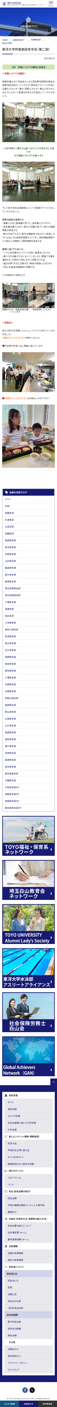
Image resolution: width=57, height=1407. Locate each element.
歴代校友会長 (14, 1321)
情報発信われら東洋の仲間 (21, 1164)
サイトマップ (13, 1369)
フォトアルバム (14, 1177)
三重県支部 (10, 677)
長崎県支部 (10, 759)
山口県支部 (10, 725)
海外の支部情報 (15, 1260)
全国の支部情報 (15, 1253)
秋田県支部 (10, 554)
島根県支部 (10, 705)
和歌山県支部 (11, 698)
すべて (8, 499)
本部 (7, 506)
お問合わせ (13, 1349)
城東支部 (9, 609)
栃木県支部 (10, 574)
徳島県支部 (10, 732)
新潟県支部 (10, 636)
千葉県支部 (10, 602)
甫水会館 (12, 1335)
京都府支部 (10, 684)
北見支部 (9, 526)
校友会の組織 (14, 1328)
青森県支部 (10, 540)
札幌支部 (9, 519)
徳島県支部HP (12, 801)
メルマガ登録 (9, 1403)
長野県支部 (10, 657)
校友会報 (12, 1198)
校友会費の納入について (19, 1225)
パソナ (11, 1184)
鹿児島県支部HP (13, 807)
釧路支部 (9, 533)
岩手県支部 (10, 547)
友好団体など (14, 1356)
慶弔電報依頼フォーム (18, 1239)
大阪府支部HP (12, 787)
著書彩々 (12, 1212)
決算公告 (12, 1294)
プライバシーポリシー (18, 1362)
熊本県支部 (10, 766)
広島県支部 (10, 718)
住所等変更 (47, 1403)
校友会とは (13, 1280)
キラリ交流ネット (16, 1157)
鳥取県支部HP (12, 794)
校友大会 (12, 1143)
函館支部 (9, 513)
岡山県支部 (10, 711)
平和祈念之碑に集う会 (18, 1150)
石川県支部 (10, 650)
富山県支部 (10, 643)
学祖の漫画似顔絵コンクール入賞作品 (26, 1205)
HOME (5, 40)
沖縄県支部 (10, 780)
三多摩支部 (10, 622)
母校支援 (12, 1109)
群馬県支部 (10, 581)
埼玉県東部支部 (12, 588)
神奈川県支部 (11, 629)
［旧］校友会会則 (15, 1308)
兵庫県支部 (10, 691)
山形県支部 (10, 561)
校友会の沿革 (14, 1301)
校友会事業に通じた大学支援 (22, 1122)
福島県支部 (10, 567)
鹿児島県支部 (11, 773)
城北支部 (9, 615)
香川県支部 (10, 746)
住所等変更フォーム (17, 1232)
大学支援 (12, 1129)
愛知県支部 (10, 670)
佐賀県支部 (10, 753)
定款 (10, 1287)
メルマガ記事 (14, 1116)
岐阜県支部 (10, 663)
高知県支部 (10, 739)
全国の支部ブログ (19, 40)
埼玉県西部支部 (12, 595)
